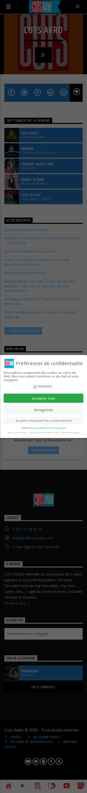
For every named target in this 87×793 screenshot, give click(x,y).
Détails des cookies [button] (17, 432)
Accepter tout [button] (43, 398)
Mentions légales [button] (71, 432)
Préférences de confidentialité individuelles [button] (43, 428)
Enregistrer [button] (43, 409)
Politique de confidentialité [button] (44, 432)
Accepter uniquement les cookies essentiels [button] (44, 420)
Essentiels (45, 386)
